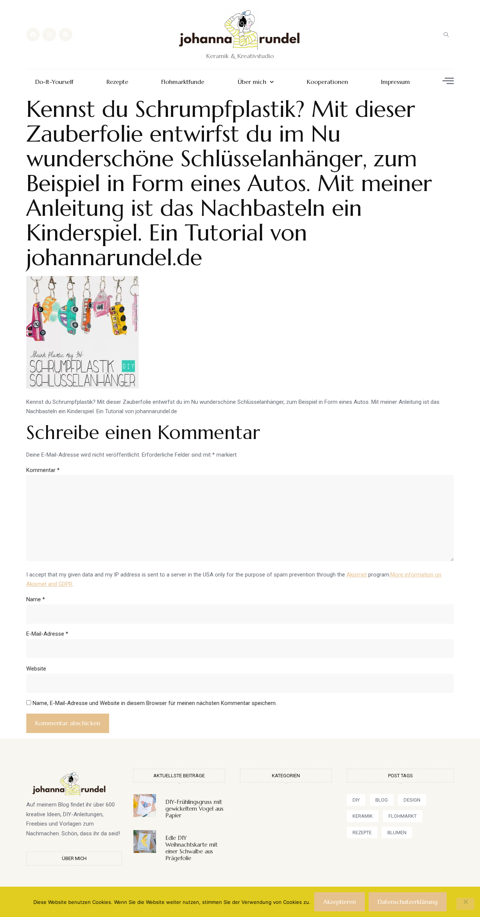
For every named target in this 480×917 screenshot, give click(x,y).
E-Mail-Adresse (47, 633)
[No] (465, 904)
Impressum (395, 81)
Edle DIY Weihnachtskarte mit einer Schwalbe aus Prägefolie (191, 848)
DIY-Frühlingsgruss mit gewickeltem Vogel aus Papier (194, 808)
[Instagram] (49, 34)
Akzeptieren (339, 901)
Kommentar (43, 470)
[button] (446, 34)
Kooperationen (327, 81)
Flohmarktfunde (182, 81)
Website (36, 668)
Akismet (356, 574)
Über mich (252, 81)
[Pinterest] (65, 34)
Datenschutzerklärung (408, 901)
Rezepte (117, 81)
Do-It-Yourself (54, 81)
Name (35, 599)
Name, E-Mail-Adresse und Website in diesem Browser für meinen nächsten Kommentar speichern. (155, 703)
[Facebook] (33, 34)
